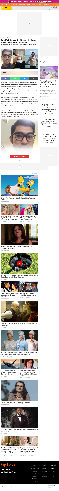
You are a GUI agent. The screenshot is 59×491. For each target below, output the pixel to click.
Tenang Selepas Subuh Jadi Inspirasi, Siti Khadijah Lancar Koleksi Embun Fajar (48, 83)
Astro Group (50, 487)
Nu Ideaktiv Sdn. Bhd (51, 485)
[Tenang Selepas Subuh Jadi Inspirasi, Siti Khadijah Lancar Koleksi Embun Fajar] (49, 72)
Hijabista (3, 37)
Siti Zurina (4, 47)
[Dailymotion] (50, 9)
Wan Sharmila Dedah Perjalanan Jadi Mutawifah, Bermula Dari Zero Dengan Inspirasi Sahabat (49, 107)
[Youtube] (12, 472)
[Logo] (5, 4)
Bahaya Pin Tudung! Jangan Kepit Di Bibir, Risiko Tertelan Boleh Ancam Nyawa (49, 137)
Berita (8, 37)
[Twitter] (53, 7)
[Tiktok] (10, 472)
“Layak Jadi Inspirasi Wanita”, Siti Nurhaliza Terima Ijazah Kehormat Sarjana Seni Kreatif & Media (49, 123)
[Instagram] (51, 7)
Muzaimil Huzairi (21, 110)
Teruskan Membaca (19, 156)
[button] (53, 4)
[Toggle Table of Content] (34, 73)
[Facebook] (50, 7)
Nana (41, 88)
